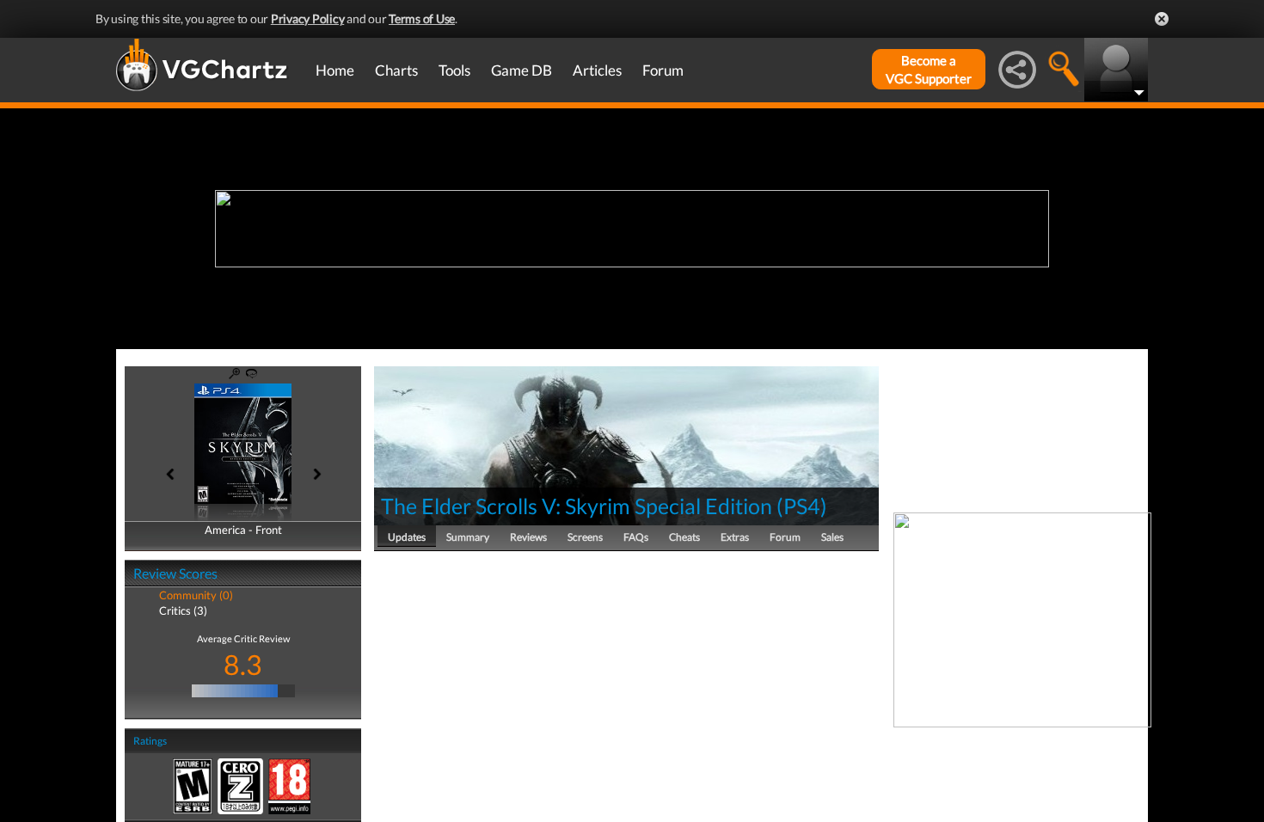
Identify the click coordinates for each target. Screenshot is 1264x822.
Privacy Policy (308, 18)
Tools (454, 70)
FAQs (635, 537)
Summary (467, 537)
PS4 (801, 505)
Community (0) (196, 595)
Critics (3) (183, 610)
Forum (663, 70)
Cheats (684, 537)
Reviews (528, 537)
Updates (407, 537)
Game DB (521, 70)
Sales (832, 537)
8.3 (243, 664)
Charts (396, 70)
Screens (585, 537)
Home (335, 70)
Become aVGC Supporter (929, 69)
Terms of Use (422, 18)
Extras (735, 537)
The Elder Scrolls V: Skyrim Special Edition (576, 505)
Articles (597, 70)
